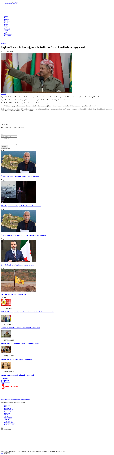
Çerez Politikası (25, 399)
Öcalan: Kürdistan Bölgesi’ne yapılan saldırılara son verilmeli (23, 235)
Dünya (6, 18)
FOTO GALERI (9, 424)
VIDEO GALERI (9, 423)
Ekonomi (6, 19)
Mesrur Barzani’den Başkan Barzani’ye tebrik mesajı (20, 328)
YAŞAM (6, 419)
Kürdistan (7, 21)
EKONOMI (7, 408)
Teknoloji (7, 29)
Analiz (6, 16)
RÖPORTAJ (7, 413)
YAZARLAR (8, 421)
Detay (2, 453)
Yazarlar (6, 32)
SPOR (6, 416)
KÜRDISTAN (8, 410)
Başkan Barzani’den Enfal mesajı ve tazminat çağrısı (20, 343)
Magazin (6, 22)
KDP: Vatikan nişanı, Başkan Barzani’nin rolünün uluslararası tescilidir (27, 312)
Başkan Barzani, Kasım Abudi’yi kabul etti (16, 359)
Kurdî (15, 4)
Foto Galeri (7, 35)
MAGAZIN (7, 411)
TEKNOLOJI (8, 418)
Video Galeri (7, 34)
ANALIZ (7, 405)
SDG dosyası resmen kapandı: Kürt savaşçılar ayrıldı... (21, 206)
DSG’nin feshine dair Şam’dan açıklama (15, 294)
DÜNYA (6, 407)
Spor (5, 27)
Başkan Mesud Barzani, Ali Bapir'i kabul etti (17, 375)
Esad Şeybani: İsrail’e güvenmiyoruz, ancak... (17, 265)
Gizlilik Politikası (5, 399)
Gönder (4, 146)
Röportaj (6, 24)
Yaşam (6, 30)
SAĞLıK (7, 415)
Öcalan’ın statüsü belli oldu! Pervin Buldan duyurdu (20, 176)
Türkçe (16, 2)
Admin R (3, 94)
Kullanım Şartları (15, 399)
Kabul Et (7, 453)
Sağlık (6, 26)
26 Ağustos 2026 (9, 3)
